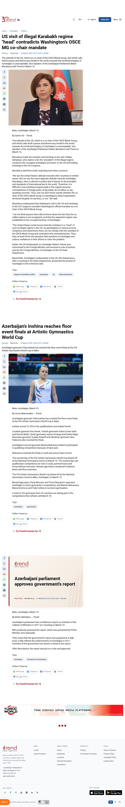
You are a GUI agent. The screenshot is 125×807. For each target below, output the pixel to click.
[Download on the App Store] (96, 792)
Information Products (88, 754)
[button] (4, 72)
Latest (36, 750)
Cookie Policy (109, 761)
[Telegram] (26, 792)
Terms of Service (110, 750)
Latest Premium (40, 754)
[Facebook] (10, 792)
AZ (115, 802)
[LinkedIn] (32, 792)
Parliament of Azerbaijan (37, 659)
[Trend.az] (11, 19)
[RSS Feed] (37, 792)
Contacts (60, 757)
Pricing (83, 750)
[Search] (73, 19)
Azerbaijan (44, 274)
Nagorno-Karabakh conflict (24, 274)
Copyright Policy (110, 757)
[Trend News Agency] (10, 748)
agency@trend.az (9, 776)
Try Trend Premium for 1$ (28, 299)
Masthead (61, 754)
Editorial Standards (64, 761)
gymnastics (31, 507)
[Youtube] (21, 792)
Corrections (61, 765)
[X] (16, 792)
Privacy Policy (109, 754)
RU (120, 802)
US (54, 274)
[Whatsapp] (5, 792)
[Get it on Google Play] (114, 792)
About (59, 750)
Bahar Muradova (65, 274)
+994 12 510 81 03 (9, 773)
